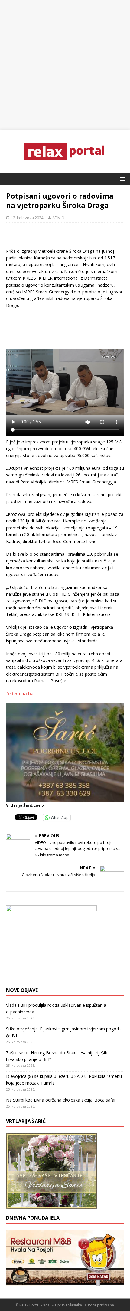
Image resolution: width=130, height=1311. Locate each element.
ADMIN (58, 217)
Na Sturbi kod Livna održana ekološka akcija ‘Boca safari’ (61, 1100)
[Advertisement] (65, 65)
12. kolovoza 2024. (27, 217)
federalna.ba (20, 694)
